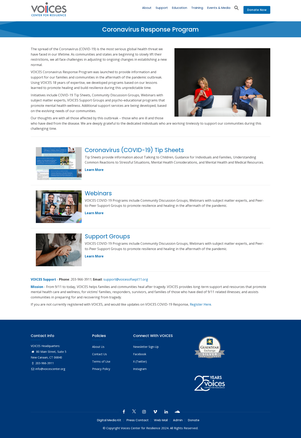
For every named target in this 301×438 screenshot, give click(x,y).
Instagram (140, 369)
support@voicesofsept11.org (125, 279)
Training (197, 8)
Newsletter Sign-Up (146, 347)
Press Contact (138, 420)
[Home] (49, 10)
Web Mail (161, 420)
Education (179, 8)
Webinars (98, 193)
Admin (178, 420)
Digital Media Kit (109, 420)
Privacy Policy (101, 369)
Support (162, 8)
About (147, 8)
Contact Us (99, 354)
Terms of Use (101, 361)
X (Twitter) (140, 361)
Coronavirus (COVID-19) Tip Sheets (134, 150)
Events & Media (218, 8)
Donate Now (257, 10)
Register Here (200, 304)
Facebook (139, 354)
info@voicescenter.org (50, 369)
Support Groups (107, 236)
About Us (98, 347)
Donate (193, 420)
